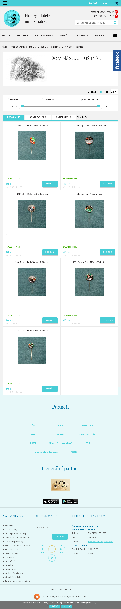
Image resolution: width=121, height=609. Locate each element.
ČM (33, 425)
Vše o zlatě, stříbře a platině (17, 545)
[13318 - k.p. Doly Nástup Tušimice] (89, 213)
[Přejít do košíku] (116, 3)
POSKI (74, 451)
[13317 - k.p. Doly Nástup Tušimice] (32, 281)
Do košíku (50, 184)
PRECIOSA (87, 425)
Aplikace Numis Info (14, 573)
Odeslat (60, 536)
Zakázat (66, 606)
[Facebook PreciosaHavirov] (42, 549)
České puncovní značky (15, 533)
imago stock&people (47, 451)
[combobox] (114, 91)
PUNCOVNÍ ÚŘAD (87, 434)
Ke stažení (9, 561)
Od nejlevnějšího (37, 117)
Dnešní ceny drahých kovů (17, 537)
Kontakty (9, 565)
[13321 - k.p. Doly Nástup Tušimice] (32, 145)
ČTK (87, 443)
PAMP (33, 443)
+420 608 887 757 (103, 16)
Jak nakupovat (11, 553)
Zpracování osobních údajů (17, 581)
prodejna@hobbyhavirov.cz (100, 541)
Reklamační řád (12, 549)
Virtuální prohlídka (13, 577)
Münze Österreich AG (60, 443)
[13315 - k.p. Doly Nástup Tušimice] (32, 350)
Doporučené (13, 117)
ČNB (60, 425)
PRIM (33, 434)
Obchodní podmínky (14, 541)
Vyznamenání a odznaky (22, 46)
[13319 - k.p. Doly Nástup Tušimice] (32, 213)
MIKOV (60, 434)
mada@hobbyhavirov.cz (102, 11)
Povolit (54, 606)
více (93, 602)
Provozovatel (11, 569)
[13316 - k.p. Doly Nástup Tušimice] (89, 281)
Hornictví (54, 46)
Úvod (4, 46)
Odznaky (42, 46)
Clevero (45, 596)
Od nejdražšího (63, 117)
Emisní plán (10, 557)
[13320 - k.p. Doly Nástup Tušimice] (89, 145)
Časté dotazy (11, 529)
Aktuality (9, 525)
